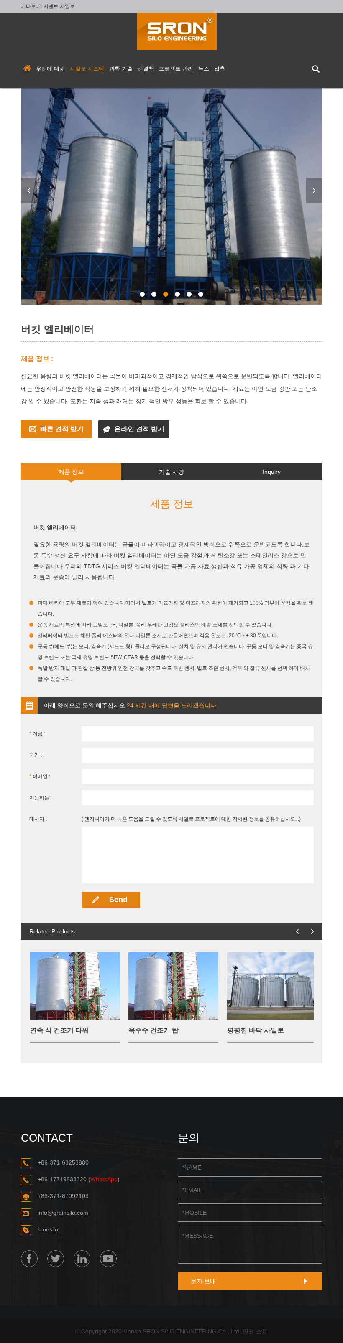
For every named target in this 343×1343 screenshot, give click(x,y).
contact (47, 1138)
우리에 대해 (50, 69)
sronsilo (48, 1229)
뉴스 (203, 69)
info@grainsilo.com (63, 1212)
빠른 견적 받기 (62, 428)
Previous (29, 190)
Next (314, 190)
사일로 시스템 (87, 69)
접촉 (219, 69)
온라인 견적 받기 (139, 428)
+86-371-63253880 (63, 1162)
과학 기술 (121, 69)
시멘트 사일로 (59, 6)
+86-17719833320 (62, 1179)
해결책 (146, 69)
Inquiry (272, 471)
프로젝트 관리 (176, 69)
